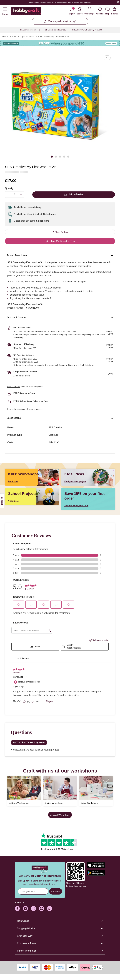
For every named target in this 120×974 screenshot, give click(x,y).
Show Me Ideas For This (62, 241)
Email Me (55, 891)
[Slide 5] (68, 156)
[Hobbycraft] (26, 11)
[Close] (118, 2)
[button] (60, 106)
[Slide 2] (56, 156)
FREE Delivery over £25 (27, 30)
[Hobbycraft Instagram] (33, 908)
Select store (49, 214)
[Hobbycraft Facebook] (17, 908)
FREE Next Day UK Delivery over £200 (87, 30)
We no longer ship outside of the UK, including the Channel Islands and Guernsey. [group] (60, 2)
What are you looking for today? (62, 21)
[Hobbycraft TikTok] (49, 908)
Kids (14, 36)
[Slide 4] (64, 156)
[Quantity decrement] (8, 194)
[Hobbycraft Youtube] (25, 908)
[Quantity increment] (21, 194)
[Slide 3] (60, 156)
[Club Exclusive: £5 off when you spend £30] (60, 43)
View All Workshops (60, 815)
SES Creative (55, 427)
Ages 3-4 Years (27, 36)
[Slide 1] (52, 156)
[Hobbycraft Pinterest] (41, 908)
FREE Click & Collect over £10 (54, 30)
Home (5, 36)
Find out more (13, 386)
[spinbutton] (14, 194)
